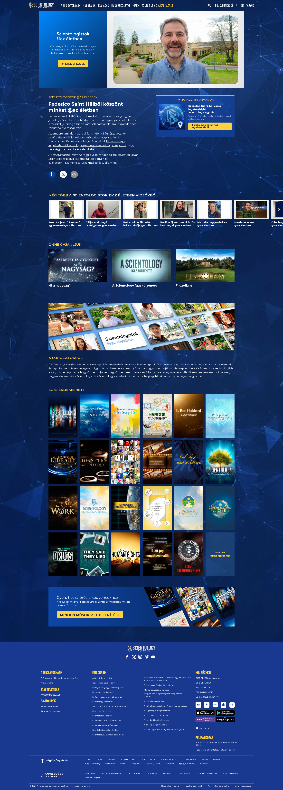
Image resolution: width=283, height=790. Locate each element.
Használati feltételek (170, 786)
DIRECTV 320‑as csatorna (208, 678)
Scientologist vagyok (102, 715)
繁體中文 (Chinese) (187, 763)
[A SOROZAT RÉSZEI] (62, 416)
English (88, 759)
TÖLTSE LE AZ (157, 5)
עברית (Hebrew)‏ (189, 759)
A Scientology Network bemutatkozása (59, 678)
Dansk (99, 759)
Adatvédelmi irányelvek (219, 786)
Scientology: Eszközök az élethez (159, 685)
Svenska (170, 763)
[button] (4, 209)
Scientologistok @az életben (105, 730)
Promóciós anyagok (50, 711)
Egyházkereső (152, 773)
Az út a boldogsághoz (154, 701)
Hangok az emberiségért (104, 692)
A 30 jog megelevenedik (155, 724)
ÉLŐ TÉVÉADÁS (50, 689)
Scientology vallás (230, 773)
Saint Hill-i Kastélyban (76, 120)
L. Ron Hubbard (134, 773)
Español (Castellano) (169, 759)
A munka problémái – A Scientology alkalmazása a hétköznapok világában (167, 679)
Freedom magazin (93, 777)
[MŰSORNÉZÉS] (220, 416)
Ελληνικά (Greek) (127, 759)
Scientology (90, 773)
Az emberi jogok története (156, 720)
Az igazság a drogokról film (157, 710)
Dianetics (167, 773)
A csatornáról (47, 683)
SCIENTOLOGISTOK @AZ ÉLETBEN (73, 97)
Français (204, 763)
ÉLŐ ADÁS (103, 5)
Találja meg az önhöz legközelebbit (205, 126)
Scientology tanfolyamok (111, 773)
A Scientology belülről (102, 678)
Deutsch (111, 759)
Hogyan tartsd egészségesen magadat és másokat (163, 695)
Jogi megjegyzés (243, 786)
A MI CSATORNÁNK (71, 5)
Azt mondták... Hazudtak (156, 715)
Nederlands (110, 763)
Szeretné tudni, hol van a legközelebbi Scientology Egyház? (204, 109)
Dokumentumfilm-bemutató (106, 720)
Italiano (216, 759)
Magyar (205, 759)
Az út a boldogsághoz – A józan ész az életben (166, 706)
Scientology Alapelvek (102, 701)
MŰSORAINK (89, 5)
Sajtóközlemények (49, 706)
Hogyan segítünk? (185, 773)
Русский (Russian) (153, 763)
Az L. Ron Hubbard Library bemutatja (110, 706)
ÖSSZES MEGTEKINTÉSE (220, 554)
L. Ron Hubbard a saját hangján (107, 697)
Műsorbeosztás (50, 694)
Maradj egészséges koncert (156, 690)
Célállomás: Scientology (103, 683)
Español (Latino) (148, 759)
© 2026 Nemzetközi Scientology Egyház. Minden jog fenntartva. (59, 786)
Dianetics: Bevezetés (101, 711)
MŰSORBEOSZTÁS (121, 5)
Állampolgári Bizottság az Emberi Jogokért (164, 729)
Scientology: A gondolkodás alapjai (108, 734)
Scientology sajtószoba (207, 773)
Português (135, 763)
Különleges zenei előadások (105, 725)
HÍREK (136, 5)
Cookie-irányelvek (194, 786)
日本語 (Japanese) (92, 763)
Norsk (122, 763)
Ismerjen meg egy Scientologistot (108, 687)
